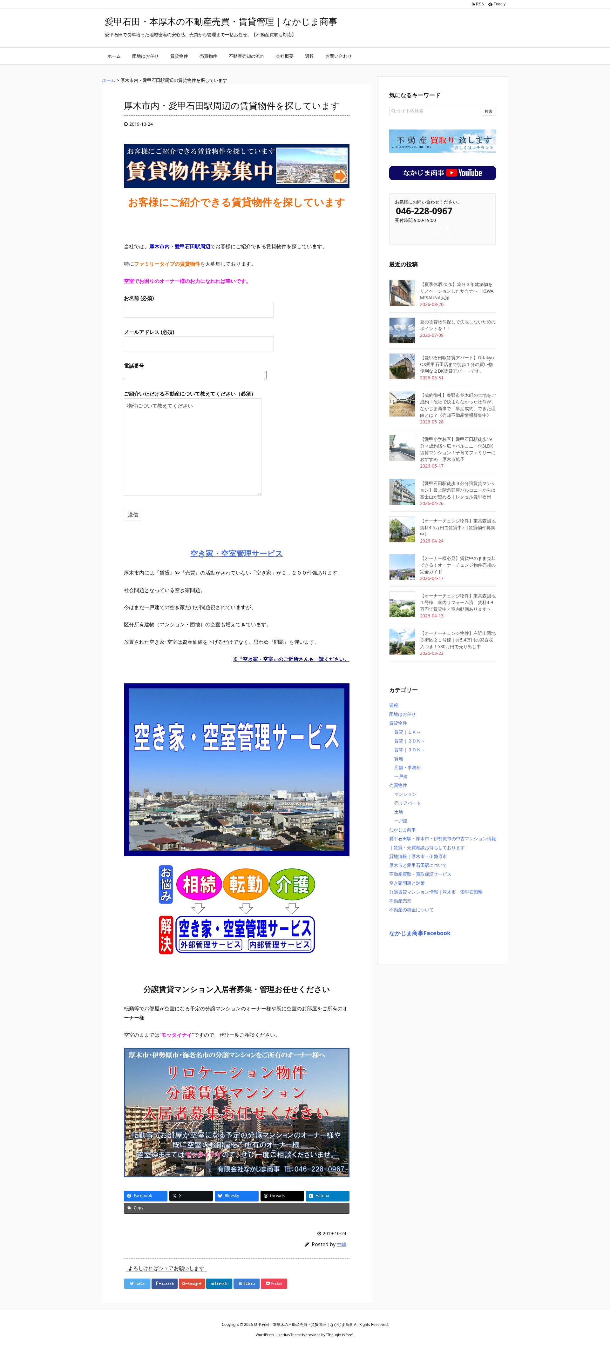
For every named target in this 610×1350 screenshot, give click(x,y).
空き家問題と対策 (407, 883)
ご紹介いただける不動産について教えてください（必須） (190, 393)
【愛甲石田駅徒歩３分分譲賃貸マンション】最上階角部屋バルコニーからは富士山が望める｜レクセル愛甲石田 (458, 490)
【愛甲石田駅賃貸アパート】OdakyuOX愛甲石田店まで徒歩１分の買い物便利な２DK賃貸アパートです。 (457, 364)
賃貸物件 (398, 723)
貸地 (398, 758)
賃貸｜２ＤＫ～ (409, 741)
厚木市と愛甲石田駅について (418, 865)
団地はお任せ (402, 714)
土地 (398, 812)
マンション (405, 794)
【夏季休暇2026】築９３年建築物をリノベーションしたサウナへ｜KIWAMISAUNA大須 (456, 291)
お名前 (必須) (139, 298)
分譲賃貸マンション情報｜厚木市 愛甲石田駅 (436, 892)
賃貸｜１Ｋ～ (407, 732)
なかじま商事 (402, 830)
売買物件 (398, 785)
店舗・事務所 (407, 767)
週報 (393, 705)
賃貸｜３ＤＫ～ (409, 750)
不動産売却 (400, 901)
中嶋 (341, 1244)
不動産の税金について (411, 910)
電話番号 (134, 365)
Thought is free (339, 1334)
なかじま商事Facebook (420, 933)
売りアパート (407, 803)
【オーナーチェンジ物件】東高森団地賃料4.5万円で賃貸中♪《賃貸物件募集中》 (458, 527)
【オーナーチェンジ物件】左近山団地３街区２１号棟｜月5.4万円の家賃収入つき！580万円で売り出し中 (458, 639)
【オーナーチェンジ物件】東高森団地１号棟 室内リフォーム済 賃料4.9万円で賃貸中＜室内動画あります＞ (458, 602)
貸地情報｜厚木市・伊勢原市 (418, 856)
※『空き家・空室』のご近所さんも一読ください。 (291, 658)
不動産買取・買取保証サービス (420, 874)
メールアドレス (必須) (149, 332)
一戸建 (401, 776)
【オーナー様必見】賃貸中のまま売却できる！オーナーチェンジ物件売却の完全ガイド (458, 565)
